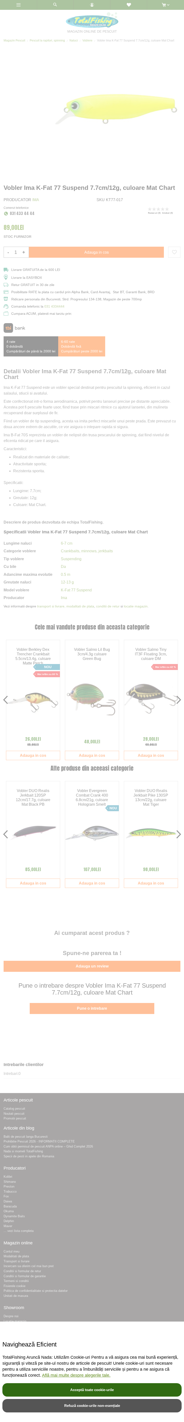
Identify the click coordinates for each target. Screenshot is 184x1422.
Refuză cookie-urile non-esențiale (92, 1406)
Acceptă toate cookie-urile (92, 1390)
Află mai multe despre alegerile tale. (76, 1375)
